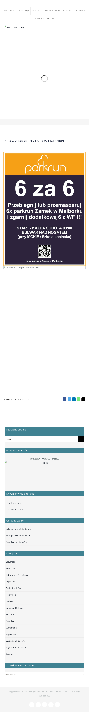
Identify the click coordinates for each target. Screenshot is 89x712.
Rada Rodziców (13, 588)
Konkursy (10, 568)
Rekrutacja (11, 594)
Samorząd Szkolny (15, 608)
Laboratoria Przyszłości (17, 575)
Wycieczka (11, 634)
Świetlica (10, 621)
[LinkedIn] (74, 399)
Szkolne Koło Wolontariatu (18, 529)
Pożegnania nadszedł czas (18, 535)
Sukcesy (10, 614)
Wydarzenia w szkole (16, 647)
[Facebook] (64, 399)
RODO (65, 692)
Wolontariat (11, 627)
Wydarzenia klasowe (15, 641)
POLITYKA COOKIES (53, 692)
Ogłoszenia (11, 581)
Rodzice (10, 601)
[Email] (83, 399)
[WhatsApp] (78, 399)
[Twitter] (69, 399)
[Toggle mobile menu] (83, 34)
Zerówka (10, 654)
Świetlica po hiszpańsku (17, 542)
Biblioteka (10, 561)
